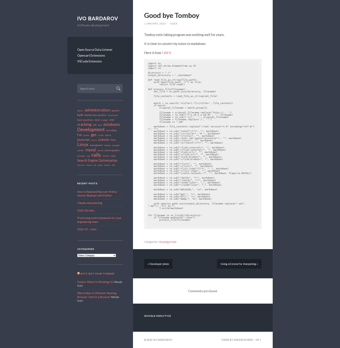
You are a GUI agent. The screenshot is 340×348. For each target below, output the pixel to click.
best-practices (85, 119)
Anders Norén (243, 339)
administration (97, 110)
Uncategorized (167, 241)
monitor (80, 150)
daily (100, 125)
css (95, 124)
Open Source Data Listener (95, 49)
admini (80, 110)
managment (96, 145)
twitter (107, 165)
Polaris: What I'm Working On (95, 281)
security (80, 165)
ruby (113, 155)
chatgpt (104, 120)
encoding (111, 130)
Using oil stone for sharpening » (239, 263)
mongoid (115, 145)
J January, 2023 (155, 23)
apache (115, 110)
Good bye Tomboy (171, 15)
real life (105, 156)
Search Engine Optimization (97, 160)
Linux (82, 144)
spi (94, 165)
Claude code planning (89, 202)
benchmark (113, 115)
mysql (90, 150)
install (100, 135)
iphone (108, 135)
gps (94, 134)
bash (80, 115)
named (100, 150)
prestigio (81, 156)
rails (96, 155)
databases (111, 124)
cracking (84, 124)
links (113, 139)
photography (112, 150)
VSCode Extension (89, 61)
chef (111, 119)
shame (89, 165)
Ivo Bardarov (97, 18)
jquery (94, 140)
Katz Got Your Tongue (97, 273)
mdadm (107, 145)
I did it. (167, 53)
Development (91, 129)
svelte (100, 165)
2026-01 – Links (87, 229)
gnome (86, 135)
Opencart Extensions (91, 55)
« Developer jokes (158, 263)
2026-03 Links (86, 210)
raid (88, 156)
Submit (118, 88)
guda (173, 23)
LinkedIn (103, 139)
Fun (79, 135)
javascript (83, 139)
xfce (113, 165)
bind (97, 119)
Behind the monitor (95, 115)
